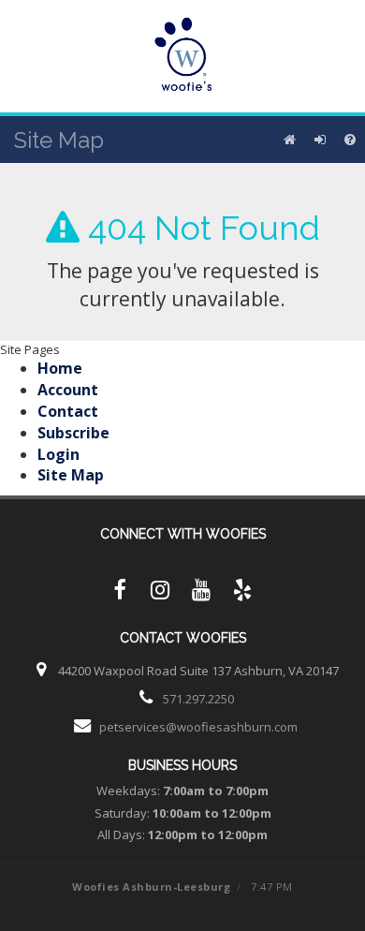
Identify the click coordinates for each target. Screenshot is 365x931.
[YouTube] (201, 592)
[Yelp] (242, 592)
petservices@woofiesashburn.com (198, 726)
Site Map (70, 475)
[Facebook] (119, 592)
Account (67, 389)
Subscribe (73, 432)
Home (59, 368)
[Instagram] (160, 592)
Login (58, 454)
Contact (67, 411)
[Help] (350, 139)
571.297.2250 (198, 698)
